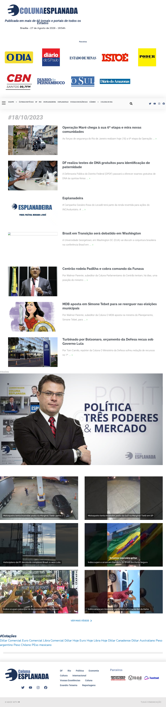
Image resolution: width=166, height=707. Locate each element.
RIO (40, 102)
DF (36, 102)
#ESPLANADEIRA (49, 102)
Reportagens (88, 685)
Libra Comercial (53, 640)
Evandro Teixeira (68, 685)
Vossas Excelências (79, 102)
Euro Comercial (32, 640)
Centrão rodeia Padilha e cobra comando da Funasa (103, 269)
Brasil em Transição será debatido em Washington (101, 233)
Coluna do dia (107, 102)
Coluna (88, 680)
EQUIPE (11, 102)
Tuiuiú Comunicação (151, 702)
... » (155, 138)
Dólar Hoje (72, 640)
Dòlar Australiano (143, 640)
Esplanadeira (72, 198)
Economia (94, 670)
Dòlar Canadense (119, 640)
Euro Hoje (86, 640)
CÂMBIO (92, 102)
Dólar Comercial (10, 640)
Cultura (64, 675)
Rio (69, 670)
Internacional (79, 675)
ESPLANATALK (63, 102)
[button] (131, 103)
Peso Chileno (22, 645)
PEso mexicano (42, 645)
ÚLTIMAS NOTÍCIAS (26, 102)
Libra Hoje (100, 640)
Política (80, 670)
